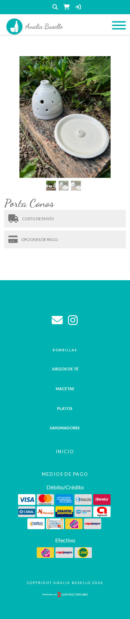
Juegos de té (65, 369)
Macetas (65, 388)
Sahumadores (65, 427)
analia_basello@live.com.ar (57, 320)
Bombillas (65, 350)
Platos (64, 408)
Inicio (65, 451)
